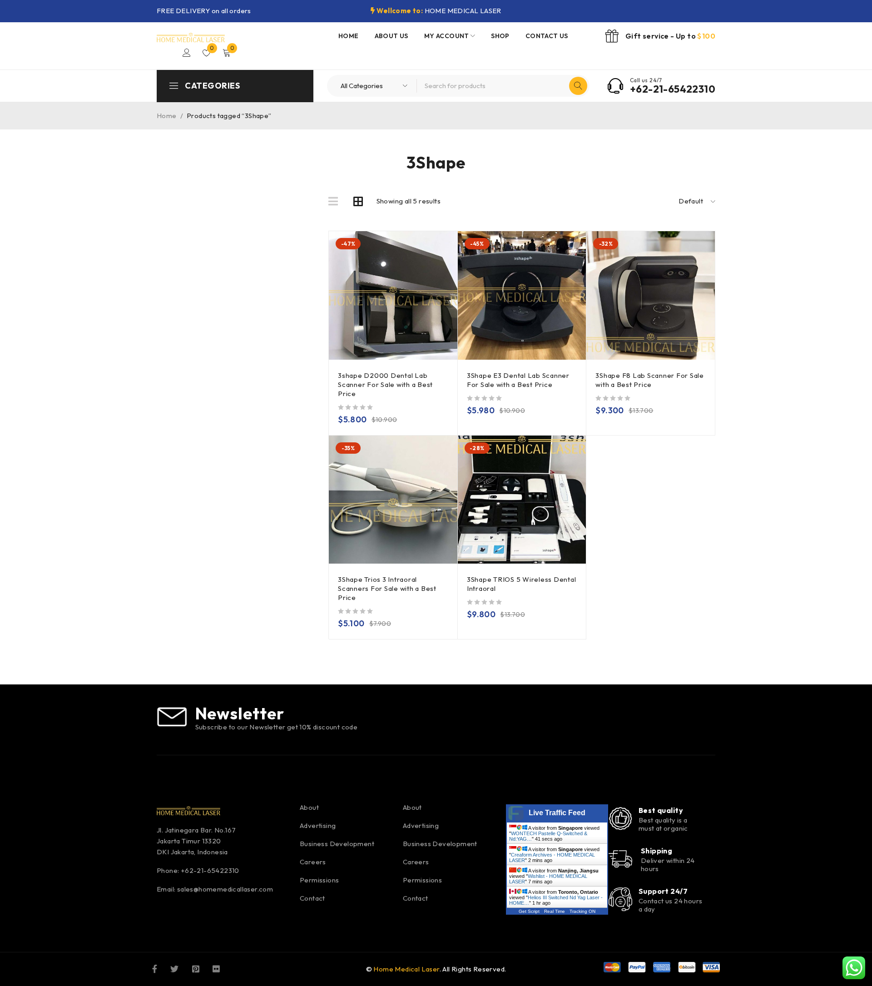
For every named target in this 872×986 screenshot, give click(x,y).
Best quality (661, 810)
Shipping (657, 850)
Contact (312, 898)
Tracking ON (582, 911)
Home (167, 115)
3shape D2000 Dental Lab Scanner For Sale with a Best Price (385, 384)
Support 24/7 (663, 891)
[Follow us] (174, 967)
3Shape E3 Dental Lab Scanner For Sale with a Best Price (518, 380)
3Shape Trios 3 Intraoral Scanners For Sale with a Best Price (387, 588)
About (309, 807)
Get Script (529, 911)
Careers (313, 861)
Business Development (337, 843)
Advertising (318, 825)
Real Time (554, 911)
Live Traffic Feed (557, 813)
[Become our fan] (154, 967)
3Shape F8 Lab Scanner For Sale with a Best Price (649, 380)
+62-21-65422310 (672, 89)
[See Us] (195, 967)
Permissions (319, 880)
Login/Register (187, 53)
